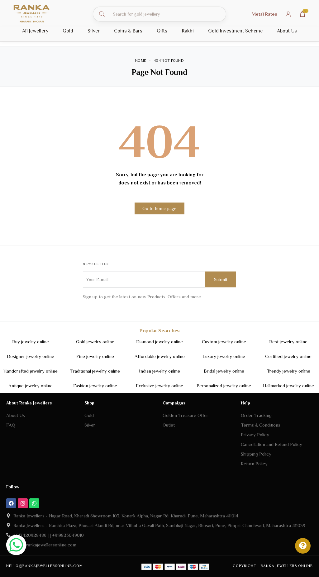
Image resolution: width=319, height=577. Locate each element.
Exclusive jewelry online (159, 385)
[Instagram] (23, 503)
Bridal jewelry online (224, 371)
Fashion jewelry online (95, 385)
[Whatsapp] (34, 503)
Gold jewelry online (95, 341)
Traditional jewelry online (95, 371)
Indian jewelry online (159, 371)
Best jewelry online (288, 341)
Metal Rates (264, 14)
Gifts (162, 31)
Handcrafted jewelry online (30, 371)
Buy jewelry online (30, 341)
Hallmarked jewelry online (288, 385)
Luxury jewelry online (223, 356)
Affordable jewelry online (160, 356)
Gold (68, 31)
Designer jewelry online (30, 356)
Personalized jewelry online (224, 385)
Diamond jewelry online (159, 341)
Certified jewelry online (288, 356)
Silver (94, 31)
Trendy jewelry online (288, 371)
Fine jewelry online (95, 356)
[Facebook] (11, 503)
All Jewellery (35, 31)
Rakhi (188, 31)
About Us (287, 31)
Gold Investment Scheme (235, 31)
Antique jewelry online (30, 385)
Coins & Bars (128, 31)
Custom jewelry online (224, 341)
